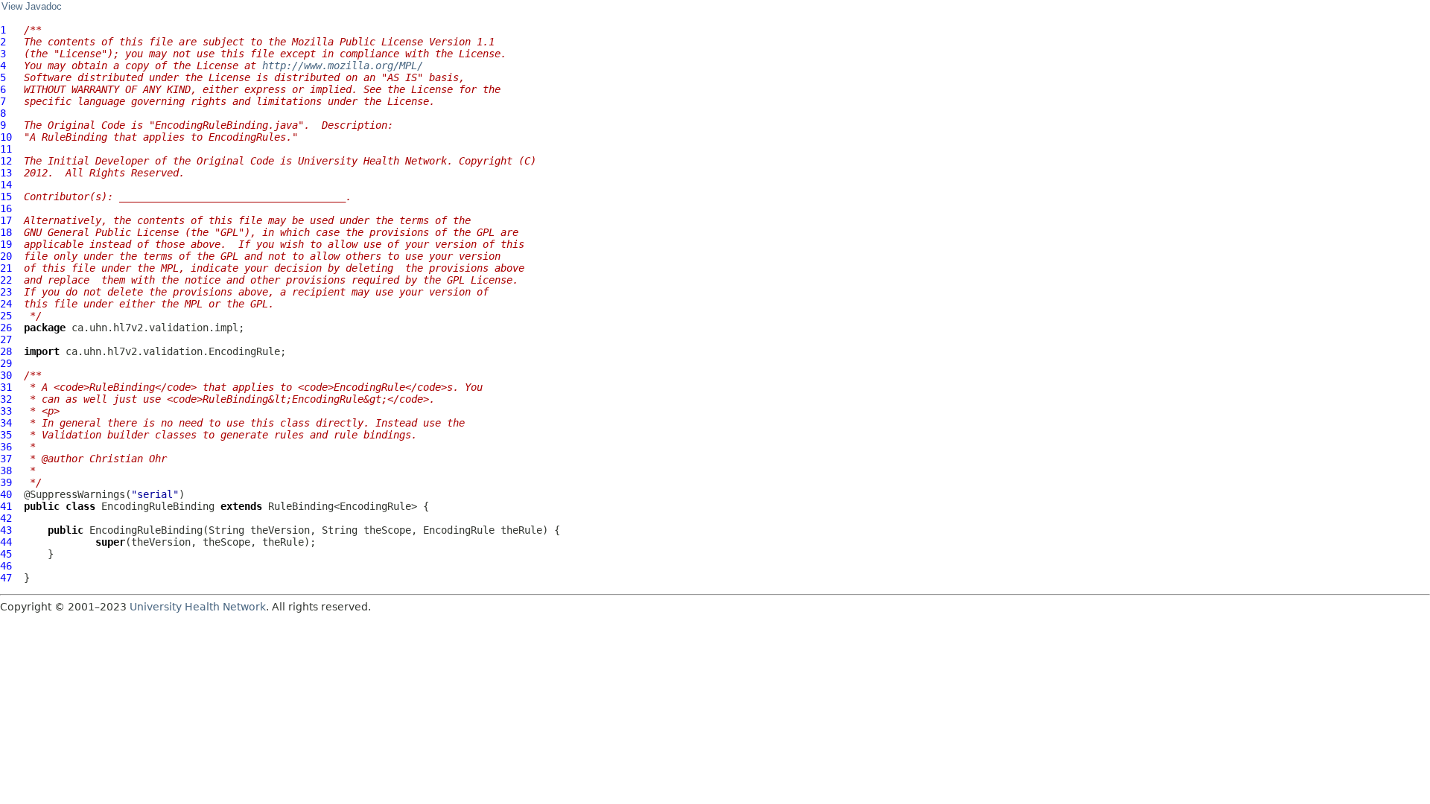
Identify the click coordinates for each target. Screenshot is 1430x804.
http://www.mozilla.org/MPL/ (345, 65)
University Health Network (198, 607)
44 (6, 542)
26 (6, 328)
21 (6, 268)
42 (6, 518)
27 (6, 339)
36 (6, 447)
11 (6, 149)
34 (6, 423)
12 (6, 161)
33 (6, 411)
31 (6, 387)
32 (6, 399)
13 (6, 173)
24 (6, 304)
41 (6, 506)
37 (6, 459)
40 (6, 494)
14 (6, 185)
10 (6, 137)
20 (6, 256)
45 (6, 554)
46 (6, 566)
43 (6, 530)
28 (6, 351)
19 (6, 244)
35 (6, 435)
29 (6, 363)
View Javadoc (31, 6)
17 (6, 220)
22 (6, 280)
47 (6, 578)
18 (6, 232)
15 (6, 196)
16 (6, 208)
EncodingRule (459, 530)
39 (6, 482)
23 (6, 292)
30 (6, 375)
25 (6, 316)
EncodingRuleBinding (157, 506)
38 (6, 470)
